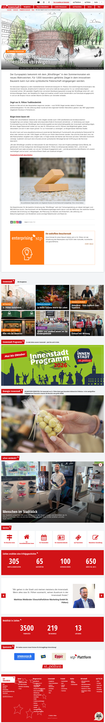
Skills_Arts (99, 687)
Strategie (99, 683)
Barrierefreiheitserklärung (8, 691)
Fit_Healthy (99, 689)
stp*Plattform (77, 2)
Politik (35, 699)
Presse (20, 688)
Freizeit (62, 679)
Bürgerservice (37, 679)
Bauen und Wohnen (38, 691)
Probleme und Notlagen (39, 701)
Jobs (4, 684)
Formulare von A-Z (38, 683)
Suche (96, 2)
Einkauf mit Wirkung (81, 333)
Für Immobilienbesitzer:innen (26, 542)
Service (90, 7)
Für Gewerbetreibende (61, 542)
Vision (98, 681)
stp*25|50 (99, 679)
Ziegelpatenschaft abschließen (21, 155)
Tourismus (63, 691)
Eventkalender (64, 681)
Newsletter (5, 686)
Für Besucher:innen (9, 542)
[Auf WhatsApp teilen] (14, 222)
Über (99, 7)
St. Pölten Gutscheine (12, 307)
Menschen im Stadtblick (20, 511)
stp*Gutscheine (77, 7)
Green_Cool (99, 685)
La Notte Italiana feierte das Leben (52, 307)
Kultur (72, 679)
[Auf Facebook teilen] (20, 222)
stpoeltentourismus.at (8, 696)
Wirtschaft (84, 679)
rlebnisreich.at (55, 718)
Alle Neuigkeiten (22, 282)
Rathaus (35, 703)
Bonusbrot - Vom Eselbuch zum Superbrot (85, 306)
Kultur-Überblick (73, 682)
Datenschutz (5, 689)
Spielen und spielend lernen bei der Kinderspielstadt (52, 332)
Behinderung (36, 693)
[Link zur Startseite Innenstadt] (10, 6)
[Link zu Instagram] (44, 2)
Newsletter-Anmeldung (95, 542)
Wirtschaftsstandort (85, 684)
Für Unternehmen (85, 686)
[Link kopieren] (17, 222)
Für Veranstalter (43, 542)
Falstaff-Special (63, 686)
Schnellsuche (36, 681)
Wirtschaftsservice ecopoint (85, 682)
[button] (3, 595)
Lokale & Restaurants (61, 7)
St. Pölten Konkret (23, 684)
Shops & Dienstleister (43, 7)
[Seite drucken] (11, 222)
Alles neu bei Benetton (12, 333)
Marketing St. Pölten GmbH (86, 691)
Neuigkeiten (27, 7)
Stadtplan (36, 705)
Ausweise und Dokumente (39, 688)
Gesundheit (36, 697)
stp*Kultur (88, 2)
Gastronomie (64, 688)
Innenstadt (7, 281)
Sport (62, 683)
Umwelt (35, 707)
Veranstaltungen (37, 709)
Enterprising (99, 691)
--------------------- (6, 695)
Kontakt (4, 688)
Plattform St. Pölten (85, 688)
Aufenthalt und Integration (37, 686)
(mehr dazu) (89, 244)
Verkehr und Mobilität (39, 711)
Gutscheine (51, 688)
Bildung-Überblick (37, 695)
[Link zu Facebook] (49, 2)
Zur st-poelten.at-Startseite (61, 2)
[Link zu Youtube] (38, 2)
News (19, 679)
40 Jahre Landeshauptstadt (23, 682)
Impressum (5, 693)
